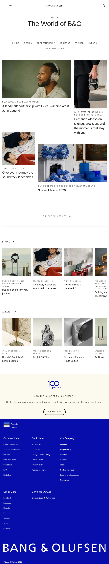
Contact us (7, 462)
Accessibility (37, 442)
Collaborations (54, 49)
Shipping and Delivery (12, 447)
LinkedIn (6, 505)
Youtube (6, 516)
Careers (63, 457)
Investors (63, 452)
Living (16, 43)
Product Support (9, 457)
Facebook (7, 495)
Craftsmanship (47, 43)
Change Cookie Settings (41, 452)
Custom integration (67, 467)
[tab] (17, 43)
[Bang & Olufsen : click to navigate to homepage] (54, 6)
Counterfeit (36, 447)
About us (63, 442)
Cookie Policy (37, 457)
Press (62, 462)
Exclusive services (10, 442)
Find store (7, 472)
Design (29, 43)
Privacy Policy (37, 462)
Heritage (65, 43)
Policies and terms (39, 467)
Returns (6, 452)
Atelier (79, 43)
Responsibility (65, 447)
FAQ (5, 467)
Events (92, 43)
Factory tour (65, 477)
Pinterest (6, 526)
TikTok (5, 521)
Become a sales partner (69, 472)
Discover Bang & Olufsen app (43, 495)
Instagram (7, 500)
